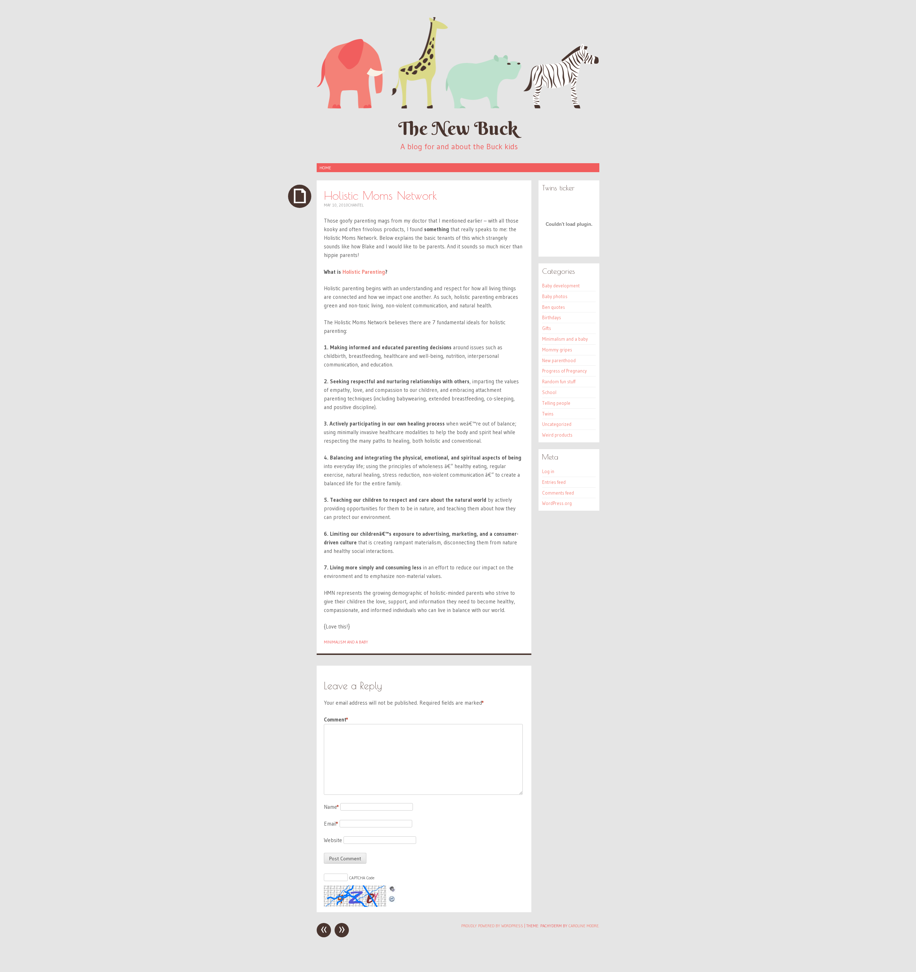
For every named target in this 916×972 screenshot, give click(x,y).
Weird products (557, 435)
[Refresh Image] (392, 898)
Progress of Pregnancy (564, 371)
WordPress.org (557, 503)
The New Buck (458, 128)
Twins (548, 414)
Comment (336, 719)
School (549, 392)
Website (333, 840)
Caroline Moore (584, 925)
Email (331, 823)
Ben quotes (553, 307)
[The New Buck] (458, 62)
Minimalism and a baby (346, 642)
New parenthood (559, 360)
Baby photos (554, 296)
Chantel (356, 205)
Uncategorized (556, 424)
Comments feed (558, 493)
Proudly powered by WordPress (492, 925)
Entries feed (554, 482)
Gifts (546, 328)
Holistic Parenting (363, 271)
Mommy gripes (557, 350)
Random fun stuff (558, 381)
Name (331, 806)
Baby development (561, 285)
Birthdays (551, 317)
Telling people (556, 403)
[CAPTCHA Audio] (392, 889)
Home (325, 167)
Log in (548, 471)
